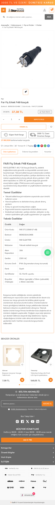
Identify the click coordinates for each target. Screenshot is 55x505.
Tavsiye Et (21, 146)
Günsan (4, 370)
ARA (49, 17)
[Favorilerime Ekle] (22, 364)
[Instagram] (17, 421)
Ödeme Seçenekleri (30, 152)
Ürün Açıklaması (9, 152)
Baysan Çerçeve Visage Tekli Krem (11, 374)
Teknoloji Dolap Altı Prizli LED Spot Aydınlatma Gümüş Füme (40, 374)
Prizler (39, 25)
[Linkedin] (38, 421)
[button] (19, 384)
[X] (27, 421)
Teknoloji (34, 370)
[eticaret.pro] (27, 497)
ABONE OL (47, 404)
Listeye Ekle (8, 146)
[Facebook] (22, 421)
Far (2, 99)
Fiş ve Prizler (29, 25)
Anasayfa (5, 25)
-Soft (13, 502)
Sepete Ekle (39, 119)
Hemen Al (24, 127)
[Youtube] (33, 421)
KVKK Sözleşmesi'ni (19, 409)
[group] (27, 59)
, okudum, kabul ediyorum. (29, 409)
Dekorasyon (16, 25)
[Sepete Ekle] (22, 380)
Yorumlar (47, 152)
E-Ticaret (19, 502)
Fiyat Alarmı (46, 112)
